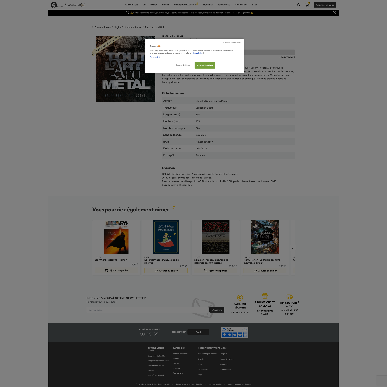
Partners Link (155, 57)
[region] (194, 56)
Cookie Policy (197, 53)
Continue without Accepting (231, 42)
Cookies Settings (183, 65)
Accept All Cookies (205, 65)
